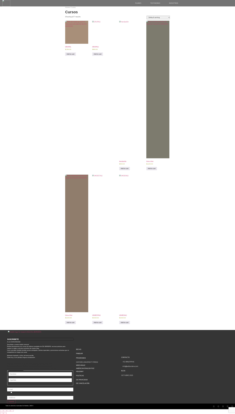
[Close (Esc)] (12, 411)
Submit (11, 401)
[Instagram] (223, 406)
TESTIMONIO (155, 3)
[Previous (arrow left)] (1, 413)
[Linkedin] (227, 406)
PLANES (138, 3)
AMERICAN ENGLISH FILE (85, 368)
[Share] (8, 411)
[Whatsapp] (214, 406)
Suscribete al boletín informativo (24, 392)
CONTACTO (125, 357)
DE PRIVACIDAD (82, 380)
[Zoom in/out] (1, 411)
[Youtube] (232, 406)
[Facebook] (218, 406)
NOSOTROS (173, 3)
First (10, 377)
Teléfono (10, 394)
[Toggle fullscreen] (5, 411)
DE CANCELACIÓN (82, 383)
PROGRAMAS (81, 358)
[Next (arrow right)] (5, 413)
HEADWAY (80, 371)
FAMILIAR (79, 353)
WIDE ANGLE (80, 365)
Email (9, 386)
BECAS (78, 349)
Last (10, 383)
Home (67, 7)
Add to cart (70, 54)
